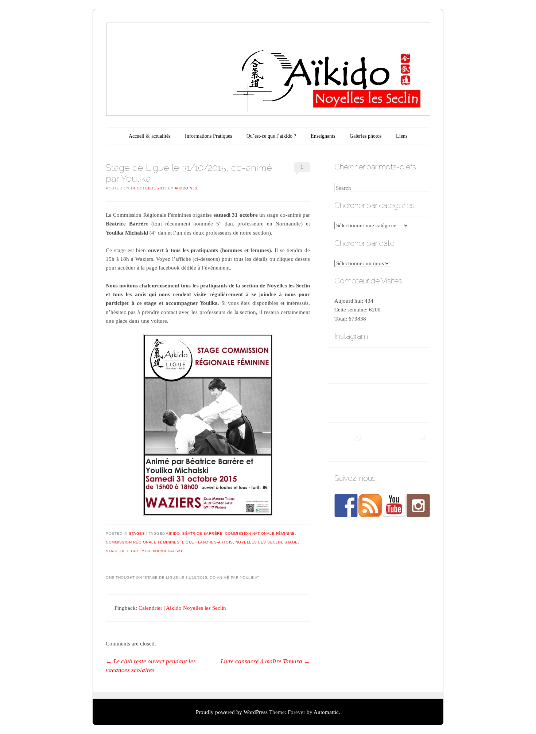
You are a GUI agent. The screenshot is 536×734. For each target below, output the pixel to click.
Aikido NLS (186, 188)
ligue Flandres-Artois (207, 542)
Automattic (326, 712)
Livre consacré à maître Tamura (265, 661)
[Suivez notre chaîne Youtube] (394, 505)
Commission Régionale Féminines (142, 542)
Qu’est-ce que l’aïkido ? (271, 136)
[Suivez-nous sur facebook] (346, 505)
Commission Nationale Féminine (260, 533)
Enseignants (323, 136)
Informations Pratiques (208, 136)
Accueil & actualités (149, 136)
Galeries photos (365, 136)
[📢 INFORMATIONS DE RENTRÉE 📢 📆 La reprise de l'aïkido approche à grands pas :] (381, 442)
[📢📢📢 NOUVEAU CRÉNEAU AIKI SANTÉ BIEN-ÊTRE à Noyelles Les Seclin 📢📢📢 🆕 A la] (381, 403)
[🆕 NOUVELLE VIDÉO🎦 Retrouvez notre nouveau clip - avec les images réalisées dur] (348, 442)
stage (291, 542)
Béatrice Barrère (202, 533)
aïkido (173, 533)
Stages (137, 533)
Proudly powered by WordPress (232, 712)
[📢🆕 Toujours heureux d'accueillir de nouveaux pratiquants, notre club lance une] (414, 403)
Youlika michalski (162, 551)
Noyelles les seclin (259, 542)
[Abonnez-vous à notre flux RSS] (370, 505)
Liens (401, 136)
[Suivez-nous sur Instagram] (418, 505)
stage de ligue (122, 551)
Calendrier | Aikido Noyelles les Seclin (182, 608)
